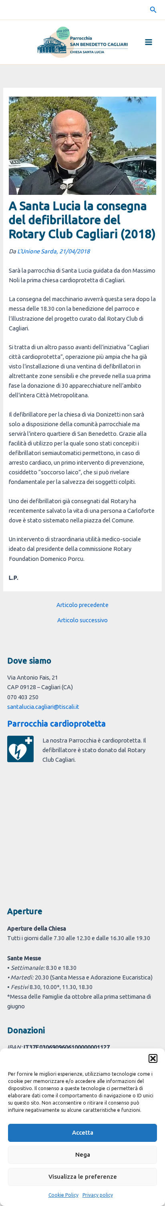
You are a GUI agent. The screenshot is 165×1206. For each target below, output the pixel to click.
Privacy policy (97, 1195)
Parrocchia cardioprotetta (56, 723)
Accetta (82, 1132)
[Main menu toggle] (148, 42)
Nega (82, 1154)
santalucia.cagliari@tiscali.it (43, 706)
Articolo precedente (82, 605)
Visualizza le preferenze (82, 1176)
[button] (153, 1058)
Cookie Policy (63, 1195)
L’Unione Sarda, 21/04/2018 (53, 251)
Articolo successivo (82, 620)
